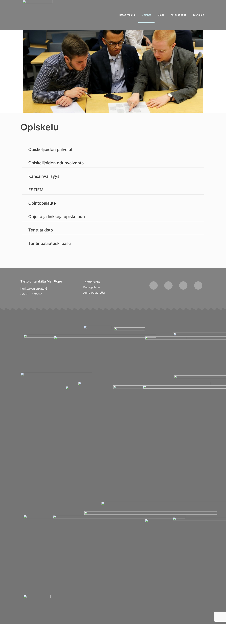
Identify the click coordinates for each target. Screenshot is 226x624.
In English (198, 14)
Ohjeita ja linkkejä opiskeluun (56, 216)
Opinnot (146, 14)
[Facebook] (153, 285)
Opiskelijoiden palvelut (50, 149)
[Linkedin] (198, 285)
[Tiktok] (183, 285)
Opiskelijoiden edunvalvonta (56, 162)
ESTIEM (35, 189)
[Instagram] (168, 285)
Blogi (161, 14)
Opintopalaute (42, 203)
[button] (113, 149)
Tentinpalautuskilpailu (49, 243)
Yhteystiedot (178, 14)
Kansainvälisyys (43, 176)
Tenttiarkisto (40, 229)
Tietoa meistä (126, 14)
